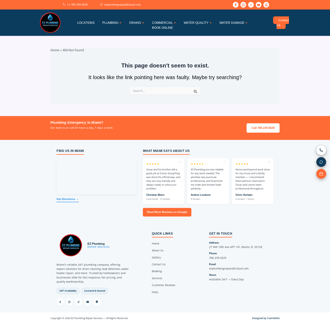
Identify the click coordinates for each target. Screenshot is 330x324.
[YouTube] (87, 302)
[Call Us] (321, 150)
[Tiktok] (251, 5)
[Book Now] (321, 174)
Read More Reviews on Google (167, 212)
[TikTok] (78, 302)
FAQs (155, 292)
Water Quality (196, 22)
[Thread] (266, 5)
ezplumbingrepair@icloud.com (229, 268)
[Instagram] (243, 5)
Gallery (156, 257)
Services (157, 278)
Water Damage (231, 22)
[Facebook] (236, 5)
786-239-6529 (217, 258)
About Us (157, 250)
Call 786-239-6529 (263, 127)
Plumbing (110, 22)
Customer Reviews (163, 285)
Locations (86, 22)
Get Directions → (68, 199)
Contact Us (283, 23)
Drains (135, 22)
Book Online (162, 27)
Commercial (162, 22)
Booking (157, 271)
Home (155, 243)
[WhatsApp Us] (321, 162)
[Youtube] (258, 5)
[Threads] (96, 302)
